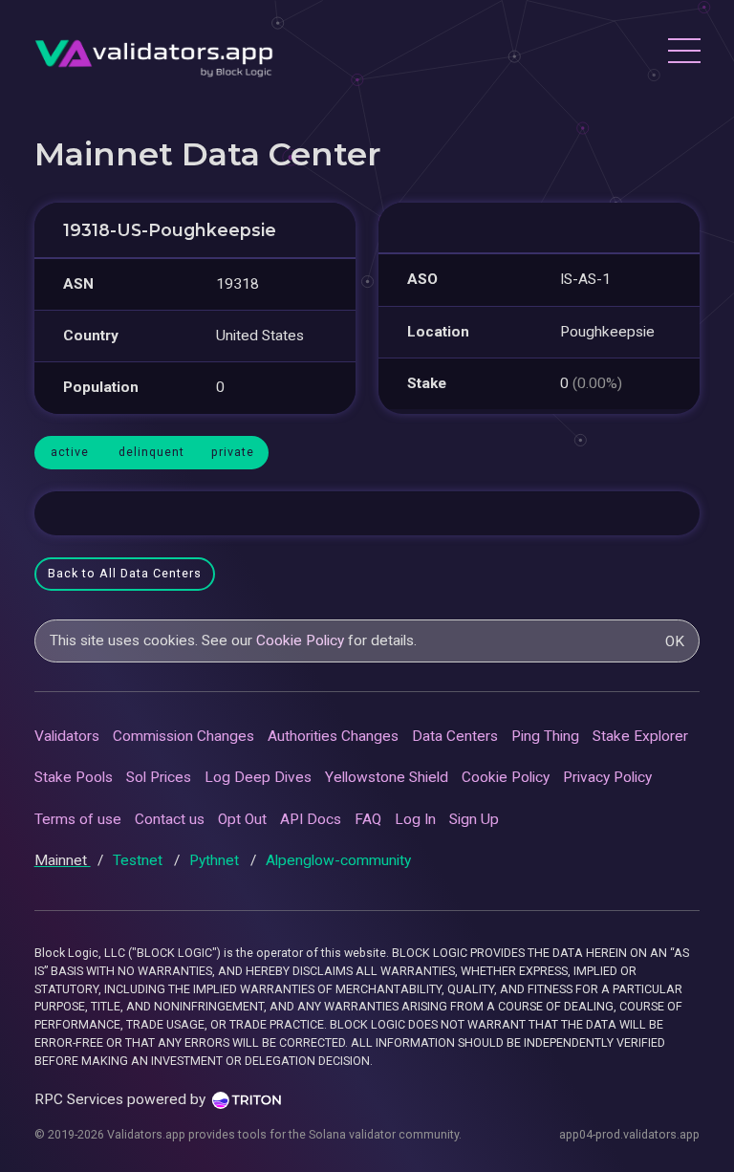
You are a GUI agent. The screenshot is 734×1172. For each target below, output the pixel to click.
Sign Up (474, 819)
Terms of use (77, 819)
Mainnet (62, 860)
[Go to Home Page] (153, 53)
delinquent (151, 452)
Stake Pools (73, 777)
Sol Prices (158, 777)
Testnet (139, 860)
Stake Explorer (640, 736)
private (232, 452)
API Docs (310, 819)
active (70, 452)
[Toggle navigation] (683, 53)
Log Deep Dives (258, 777)
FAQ (368, 819)
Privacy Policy (607, 777)
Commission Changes (183, 736)
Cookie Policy (300, 640)
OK (674, 641)
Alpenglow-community (338, 860)
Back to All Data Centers (125, 573)
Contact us (170, 819)
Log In (415, 819)
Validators (66, 736)
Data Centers (455, 736)
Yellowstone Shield (386, 777)
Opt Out (242, 819)
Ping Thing (545, 736)
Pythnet (216, 860)
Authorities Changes (333, 736)
